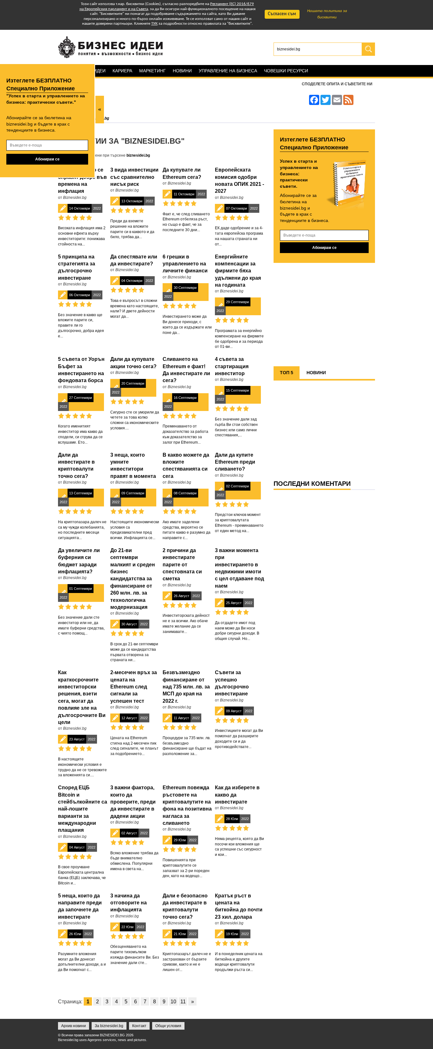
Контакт (139, 1026)
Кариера (122, 70)
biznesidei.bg (138, 155)
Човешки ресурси (286, 70)
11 (183, 1001)
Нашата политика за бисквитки (327, 14)
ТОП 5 (286, 372)
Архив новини (73, 1026)
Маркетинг (152, 70)
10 (173, 1001)
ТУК (154, 24)
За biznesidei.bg (109, 1026)
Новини (182, 70)
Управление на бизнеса (228, 70)
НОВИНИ (316, 372)
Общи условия (168, 1026)
